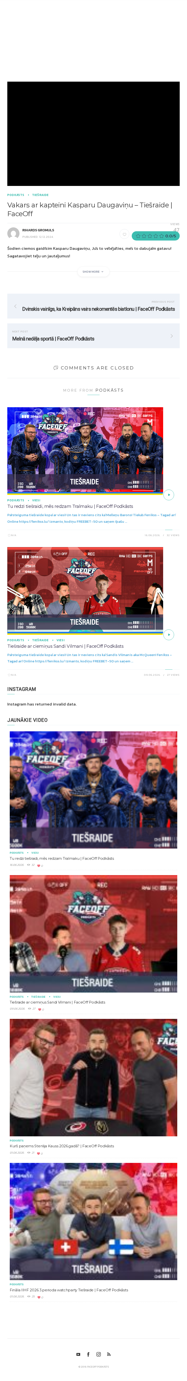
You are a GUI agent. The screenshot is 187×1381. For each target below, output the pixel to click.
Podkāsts (16, 195)
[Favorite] (124, 234)
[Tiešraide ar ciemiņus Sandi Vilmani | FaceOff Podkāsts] (169, 635)
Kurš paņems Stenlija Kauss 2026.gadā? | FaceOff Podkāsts (62, 1146)
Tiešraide (40, 195)
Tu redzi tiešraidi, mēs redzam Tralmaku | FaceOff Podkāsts (70, 506)
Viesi (36, 500)
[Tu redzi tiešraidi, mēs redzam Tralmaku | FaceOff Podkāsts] (169, 495)
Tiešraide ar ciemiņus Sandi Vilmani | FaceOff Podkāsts (65, 646)
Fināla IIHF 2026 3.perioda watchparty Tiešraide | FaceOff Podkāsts (69, 1290)
